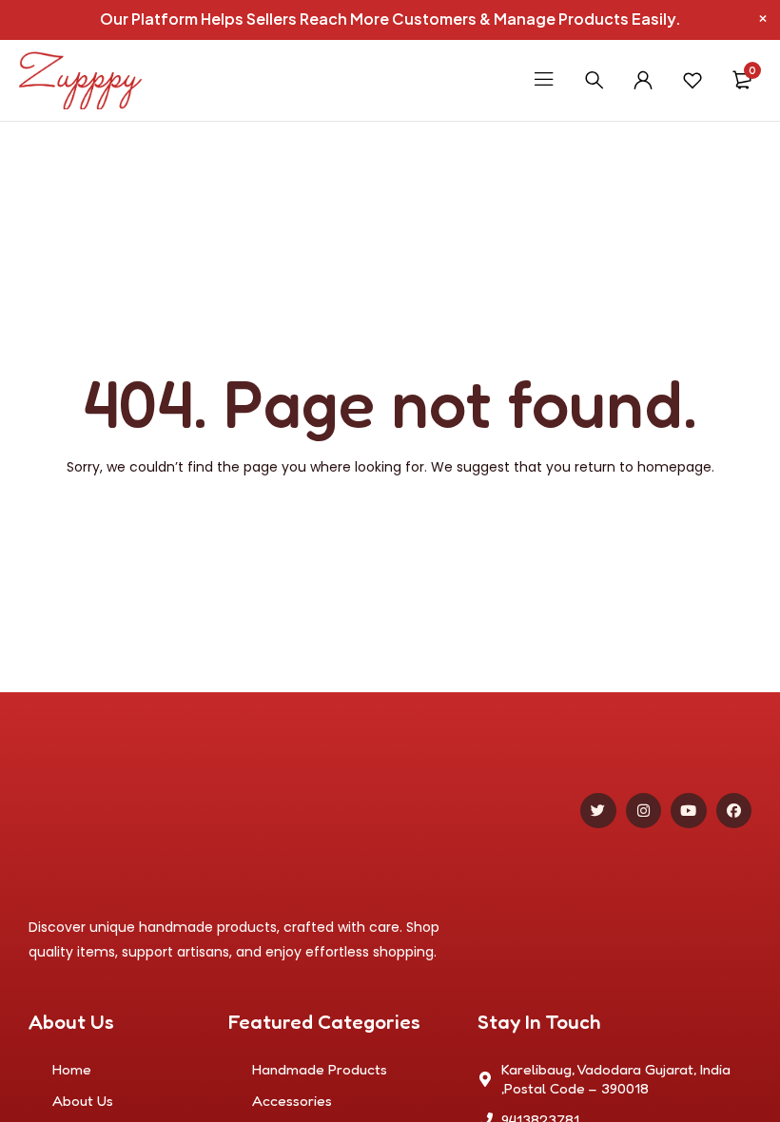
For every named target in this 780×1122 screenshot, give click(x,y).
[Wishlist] (692, 80)
